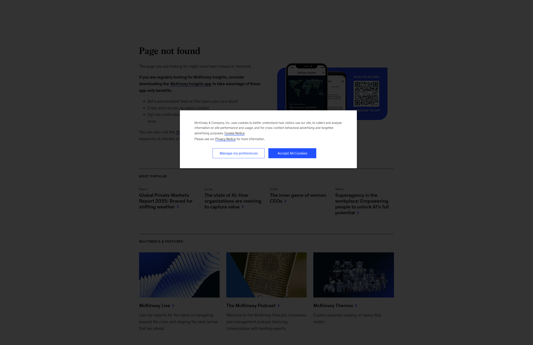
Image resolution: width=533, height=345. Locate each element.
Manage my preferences (239, 153)
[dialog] (268, 139)
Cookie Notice (234, 133)
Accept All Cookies (292, 153)
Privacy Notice (225, 139)
